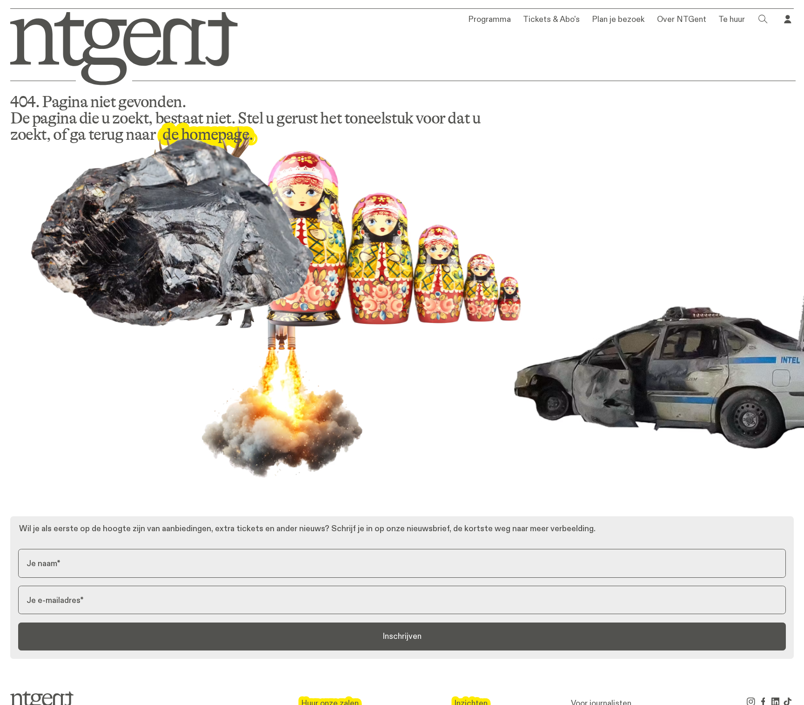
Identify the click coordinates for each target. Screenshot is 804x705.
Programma (489, 19)
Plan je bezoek (618, 19)
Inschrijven (402, 636)
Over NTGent (681, 19)
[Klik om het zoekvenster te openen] (763, 19)
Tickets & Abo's (551, 19)
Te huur (731, 19)
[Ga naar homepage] (116, 46)
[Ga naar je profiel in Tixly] (788, 19)
